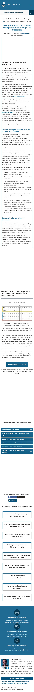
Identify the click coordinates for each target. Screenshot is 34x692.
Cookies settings (22, 683)
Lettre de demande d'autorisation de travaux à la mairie (17, 566)
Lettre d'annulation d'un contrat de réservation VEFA (17, 536)
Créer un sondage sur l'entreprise (12, 446)
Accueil (4, 19)
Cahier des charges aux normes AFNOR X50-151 (15, 434)
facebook (13, 497)
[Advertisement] (17, 265)
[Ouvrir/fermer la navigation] (31, 5)
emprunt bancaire (7, 112)
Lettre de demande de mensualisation (17, 577)
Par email (13, 500)
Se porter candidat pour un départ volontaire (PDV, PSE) (17, 515)
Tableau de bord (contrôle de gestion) (13, 439)
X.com (22, 497)
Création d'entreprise (24, 19)
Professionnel (12, 19)
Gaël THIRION (25, 33)
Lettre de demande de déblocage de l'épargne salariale (17, 525)
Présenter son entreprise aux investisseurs (15, 443)
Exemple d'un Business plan (10, 429)
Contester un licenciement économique (17, 587)
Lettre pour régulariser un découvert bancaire (17, 546)
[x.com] (5, 668)
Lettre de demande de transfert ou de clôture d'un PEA (17, 556)
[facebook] (2, 668)
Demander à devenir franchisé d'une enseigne (13, 451)
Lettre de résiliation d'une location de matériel (17, 597)
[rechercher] (31, 12)
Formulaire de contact (17, 678)
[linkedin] (7, 668)
